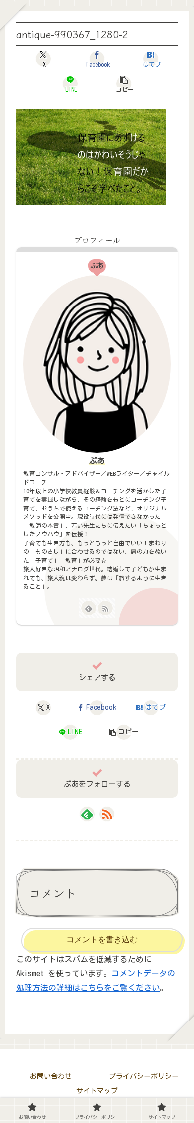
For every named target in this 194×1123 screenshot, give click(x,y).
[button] (123, 84)
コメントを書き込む (102, 939)
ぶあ (97, 461)
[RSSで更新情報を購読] (105, 608)
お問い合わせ (51, 1076)
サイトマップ (97, 1090)
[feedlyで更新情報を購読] (88, 608)
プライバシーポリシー (144, 1076)
